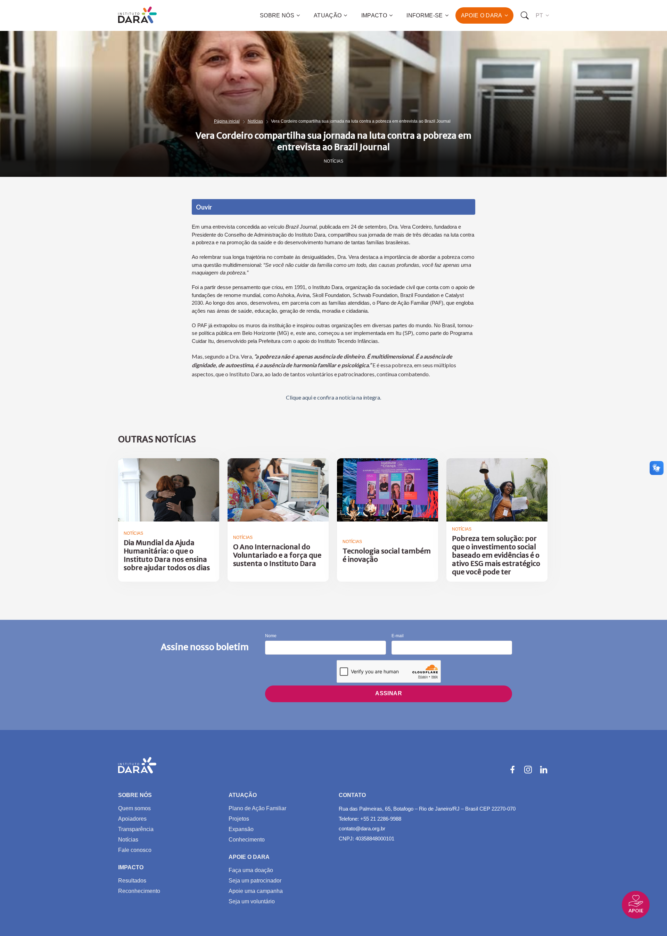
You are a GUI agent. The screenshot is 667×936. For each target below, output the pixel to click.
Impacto (374, 15)
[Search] (524, 15)
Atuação (327, 15)
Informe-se (424, 15)
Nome (271, 636)
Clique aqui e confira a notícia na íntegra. (333, 397)
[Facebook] (512, 769)
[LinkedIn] (543, 769)
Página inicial (227, 121)
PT (539, 15)
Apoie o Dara (481, 15)
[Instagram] (528, 769)
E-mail (398, 636)
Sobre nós (277, 15)
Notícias (255, 121)
